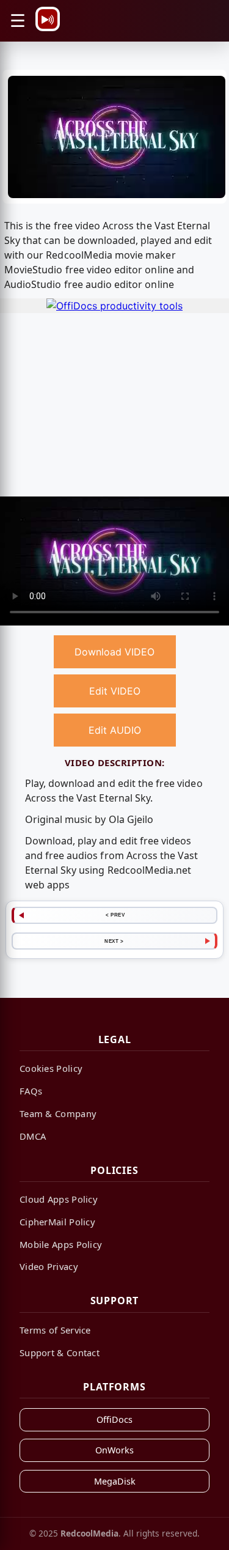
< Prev (115, 915)
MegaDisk (115, 1481)
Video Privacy (49, 1266)
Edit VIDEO (114, 691)
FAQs (31, 1091)
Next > (113, 941)
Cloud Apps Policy (59, 1199)
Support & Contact (60, 1352)
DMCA (33, 1136)
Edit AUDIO (115, 730)
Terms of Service (55, 1330)
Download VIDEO (114, 652)
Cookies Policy (51, 1068)
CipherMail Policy (57, 1222)
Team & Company (58, 1113)
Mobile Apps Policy (61, 1244)
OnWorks (114, 1450)
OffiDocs (114, 1419)
